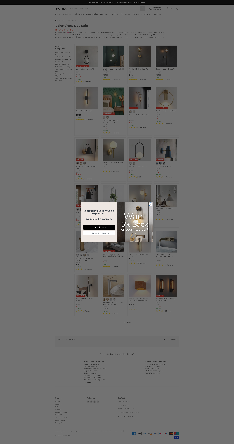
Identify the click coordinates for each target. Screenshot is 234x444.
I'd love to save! (99, 227)
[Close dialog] (150, 204)
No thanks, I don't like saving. (99, 233)
